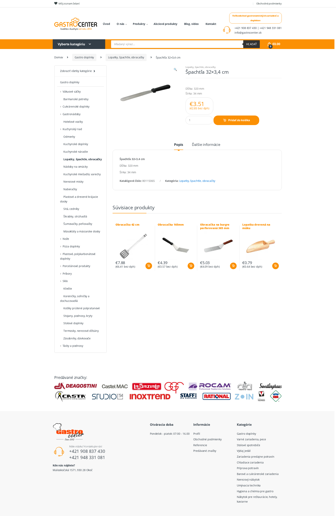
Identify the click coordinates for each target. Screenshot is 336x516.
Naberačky (70, 189)
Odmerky (69, 136)
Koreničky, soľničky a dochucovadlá (74, 298)
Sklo (65, 281)
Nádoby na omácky (75, 166)
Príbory (67, 273)
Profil (196, 433)
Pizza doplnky (71, 246)
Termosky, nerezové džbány (81, 331)
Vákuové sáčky (72, 91)
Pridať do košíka (239, 120)
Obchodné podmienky (269, 3)
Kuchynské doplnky (75, 144)
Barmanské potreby (75, 99)
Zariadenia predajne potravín (255, 456)
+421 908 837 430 (87, 451)
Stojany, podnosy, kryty (77, 316)
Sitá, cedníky (71, 209)
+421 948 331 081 (87, 457)
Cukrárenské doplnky (76, 106)
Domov (58, 57)
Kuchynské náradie (75, 151)
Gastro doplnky (84, 57)
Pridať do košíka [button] (148, 266)
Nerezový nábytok (248, 479)
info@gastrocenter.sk (248, 32)
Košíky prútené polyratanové (81, 308)
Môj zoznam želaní (69, 3)
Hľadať (251, 44)
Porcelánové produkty (76, 266)
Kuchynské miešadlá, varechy (82, 174)
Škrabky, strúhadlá (75, 216)
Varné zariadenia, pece (251, 439)
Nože (66, 239)
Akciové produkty (165, 24)
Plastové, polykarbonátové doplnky (77, 256)
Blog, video (191, 24)
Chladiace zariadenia (250, 462)
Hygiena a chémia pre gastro (255, 491)
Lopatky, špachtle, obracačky (126, 57)
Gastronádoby (71, 114)
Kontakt (211, 24)
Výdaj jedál (244, 451)
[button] (175, 70)
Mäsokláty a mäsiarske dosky (81, 231)
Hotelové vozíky (73, 122)
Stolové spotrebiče (248, 445)
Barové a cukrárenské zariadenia (258, 474)
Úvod (106, 24)
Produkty (139, 24)
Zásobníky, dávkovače (77, 338)
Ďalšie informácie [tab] (206, 145)
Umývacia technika (249, 485)
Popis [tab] (178, 145)
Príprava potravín (248, 468)
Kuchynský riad (72, 129)
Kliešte (67, 288)
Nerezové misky (73, 181)
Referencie (200, 445)
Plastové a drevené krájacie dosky (79, 199)
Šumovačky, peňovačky (77, 224)
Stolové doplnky (73, 323)
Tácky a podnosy (73, 346)
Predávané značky (204, 451)
